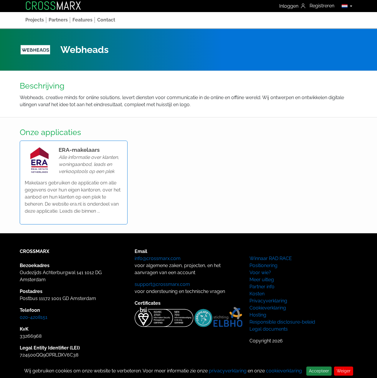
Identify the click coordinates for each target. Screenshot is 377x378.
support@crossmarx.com (162, 284)
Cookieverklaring (267, 308)
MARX (53, 6)
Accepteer (319, 371)
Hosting (257, 315)
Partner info (262, 286)
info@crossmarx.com (158, 258)
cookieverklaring (284, 371)
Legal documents (268, 329)
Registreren (322, 6)
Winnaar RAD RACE (270, 258)
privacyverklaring (228, 371)
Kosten (256, 294)
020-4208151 (33, 317)
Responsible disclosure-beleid (282, 322)
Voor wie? (260, 272)
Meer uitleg (261, 279)
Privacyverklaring (268, 301)
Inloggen (289, 6)
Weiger (343, 371)
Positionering (263, 265)
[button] (345, 6)
